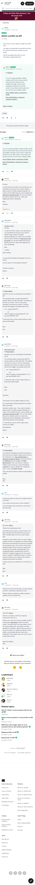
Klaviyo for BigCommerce (25, 794)
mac (5, 492)
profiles (4, 113)
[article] (17, 155)
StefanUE (9, 683)
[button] (2, 4)
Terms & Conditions (10, 752)
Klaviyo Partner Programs (6, 820)
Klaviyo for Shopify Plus (24, 791)
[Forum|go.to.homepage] (8, 3)
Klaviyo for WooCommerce (25, 806)
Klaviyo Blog (5, 794)
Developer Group (6, 722)
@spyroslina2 (8, 291)
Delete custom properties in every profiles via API (17, 717)
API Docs (20, 826)
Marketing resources (8, 801)
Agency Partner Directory (6, 825)
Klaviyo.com (5, 787)
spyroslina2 (7, 220)
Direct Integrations (23, 810)
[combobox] (17, 8)
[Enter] (3, 8)
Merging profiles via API (9, 732)
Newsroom (5, 842)
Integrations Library (7, 830)
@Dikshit (10, 72)
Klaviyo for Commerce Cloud (24, 798)
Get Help (20, 830)
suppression (14, 622)
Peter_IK (9, 694)
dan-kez (9, 700)
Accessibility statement (24, 752)
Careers (4, 846)
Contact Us (5, 856)
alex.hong (7, 285)
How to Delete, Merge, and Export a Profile (15, 159)
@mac (11, 525)
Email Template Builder (24, 823)
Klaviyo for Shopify (23, 787)
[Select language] (22, 3)
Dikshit (6, 28)
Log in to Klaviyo (6, 791)
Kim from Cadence (12, 689)
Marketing (6, 22)
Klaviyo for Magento (23, 803)
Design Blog (5, 853)
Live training (5, 805)
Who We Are (5, 839)
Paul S (8, 67)
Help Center (5, 798)
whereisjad (10, 678)
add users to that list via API (11, 195)
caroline (6, 178)
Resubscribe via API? (8, 737)
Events (19, 819)
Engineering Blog (6, 849)
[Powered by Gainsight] (17, 748)
